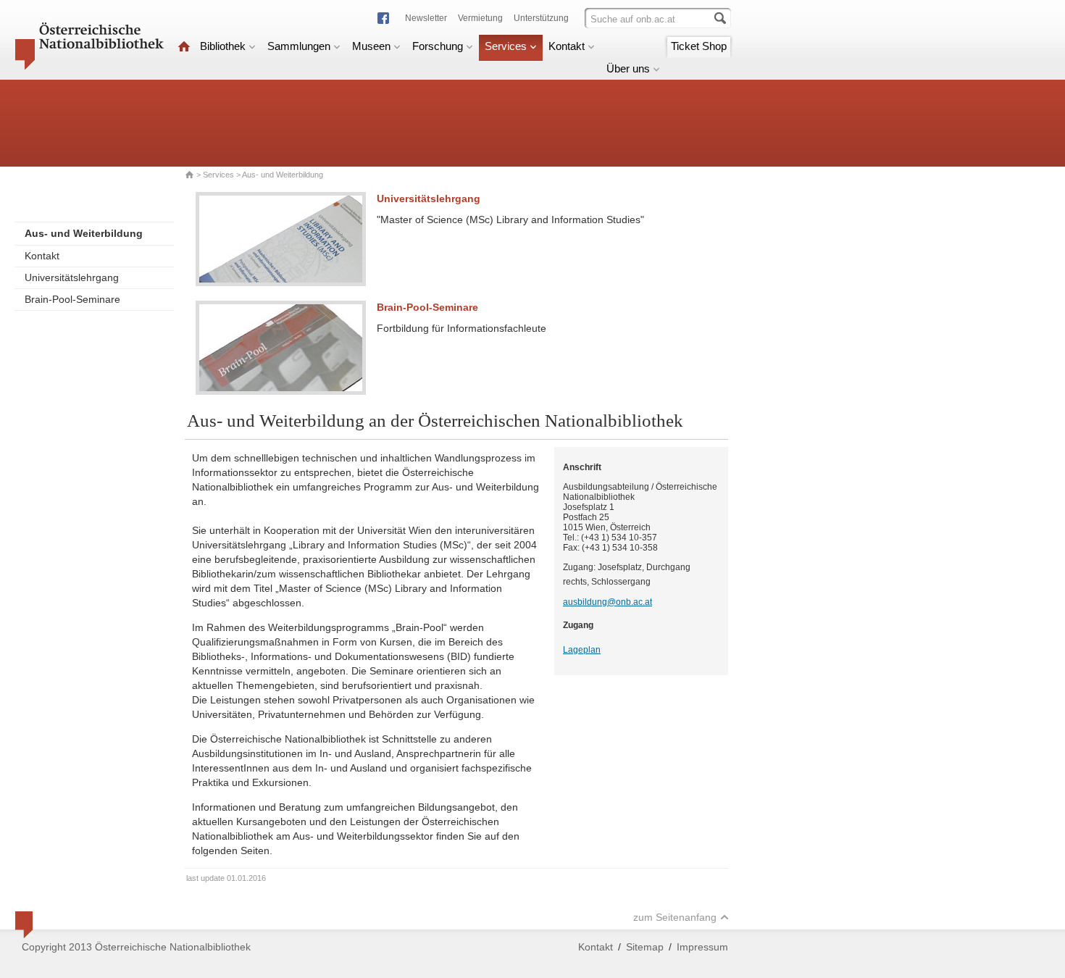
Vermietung (480, 18)
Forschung (437, 46)
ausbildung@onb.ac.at (607, 602)
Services (506, 46)
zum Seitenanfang (675, 917)
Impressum (702, 947)
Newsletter (426, 18)
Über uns (628, 68)
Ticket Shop (699, 46)
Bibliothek (223, 46)
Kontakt (566, 46)
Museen (371, 46)
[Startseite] (184, 46)
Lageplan (582, 650)
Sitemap (645, 947)
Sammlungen (298, 46)
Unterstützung (541, 18)
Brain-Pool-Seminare (72, 299)
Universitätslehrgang (72, 277)
